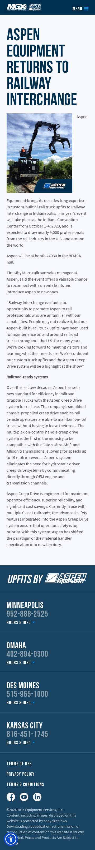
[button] (10, 839)
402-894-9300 (27, 654)
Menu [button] (77, 9)
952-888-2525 (27, 614)
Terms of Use (19, 764)
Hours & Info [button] (19, 622)
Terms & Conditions (25, 784)
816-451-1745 (27, 735)
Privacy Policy (21, 774)
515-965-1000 (27, 694)
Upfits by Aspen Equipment (24, 7)
